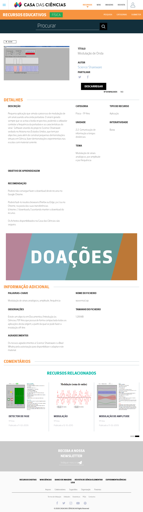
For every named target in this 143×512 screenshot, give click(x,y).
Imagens (109, 5)
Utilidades (67, 497)
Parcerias (97, 489)
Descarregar (93, 86)
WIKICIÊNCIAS (46, 480)
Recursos (87, 5)
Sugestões (73, 489)
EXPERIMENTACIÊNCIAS (116, 480)
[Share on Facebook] (88, 77)
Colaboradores (60, 489)
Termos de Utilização (54, 497)
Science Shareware (90, 67)
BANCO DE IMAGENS (63, 480)
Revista (121, 5)
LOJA (73, 482)
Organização (85, 489)
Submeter (136, 14)
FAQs (84, 497)
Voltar (10, 42)
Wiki (99, 5)
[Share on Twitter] (80, 77)
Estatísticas (76, 497)
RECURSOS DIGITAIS (28, 480)
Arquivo (48, 489)
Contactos (92, 497)
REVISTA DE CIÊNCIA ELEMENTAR (89, 480)
